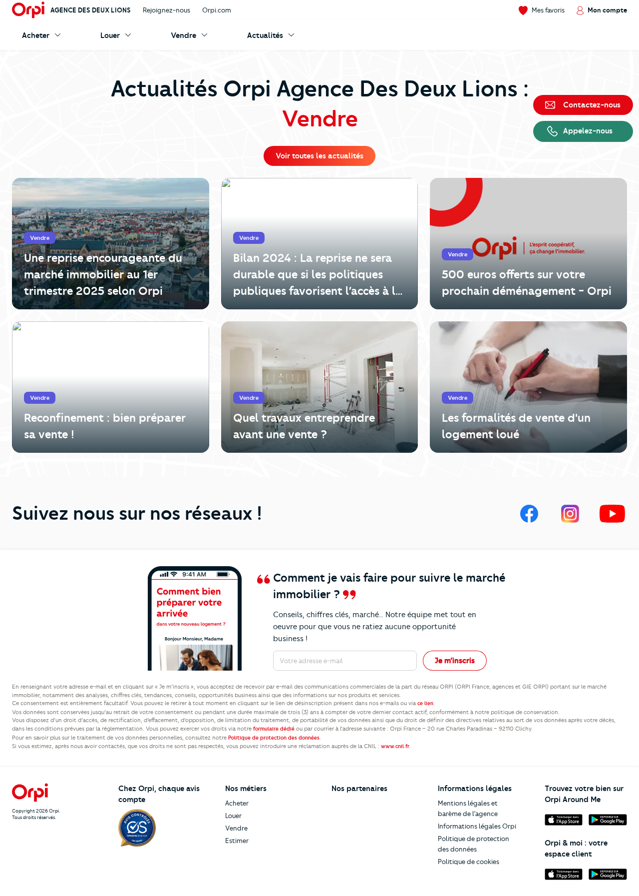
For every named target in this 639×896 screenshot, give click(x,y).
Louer (233, 816)
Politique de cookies (468, 862)
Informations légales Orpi (477, 826)
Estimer (237, 841)
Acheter (237, 803)
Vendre (236, 828)
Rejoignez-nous (166, 10)
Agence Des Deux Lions (90, 10)
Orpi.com (216, 10)
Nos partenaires (359, 788)
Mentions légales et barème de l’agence (468, 808)
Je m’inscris (455, 660)
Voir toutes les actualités (319, 155)
